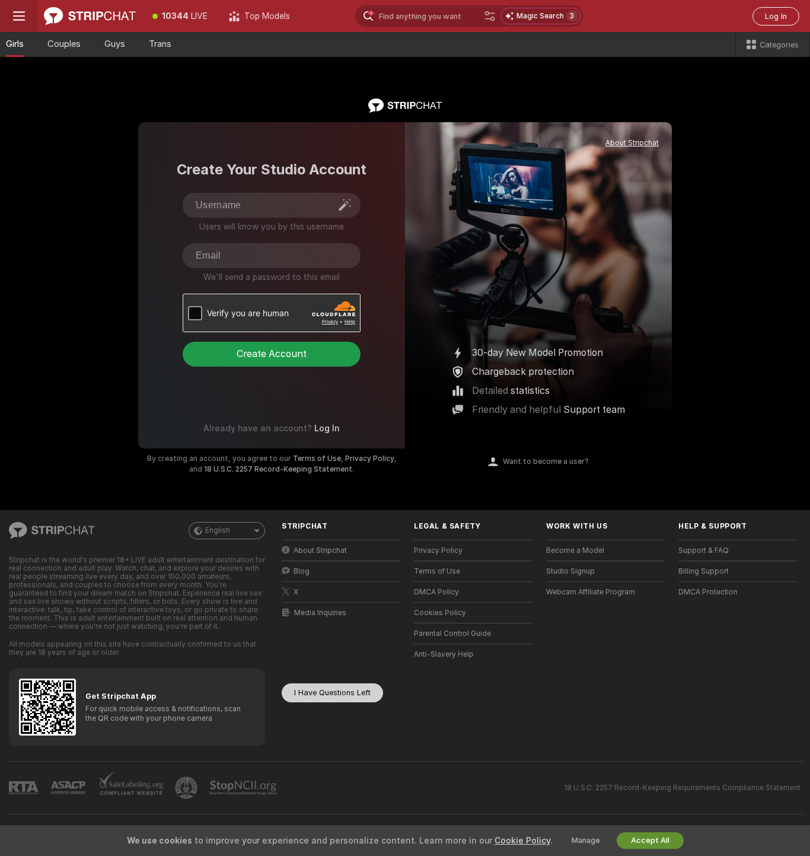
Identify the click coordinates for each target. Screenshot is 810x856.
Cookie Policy (522, 840)
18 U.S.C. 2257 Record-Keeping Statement (278, 469)
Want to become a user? (546, 461)
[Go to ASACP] (69, 787)
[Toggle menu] (19, 16)
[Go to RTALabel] (25, 788)
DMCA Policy (436, 592)
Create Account (272, 353)
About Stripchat (632, 143)
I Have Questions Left (332, 692)
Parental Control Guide (452, 633)
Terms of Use (317, 458)
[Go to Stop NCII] (244, 788)
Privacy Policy (369, 458)
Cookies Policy (440, 613)
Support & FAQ (703, 550)
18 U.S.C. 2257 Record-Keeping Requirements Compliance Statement (682, 788)
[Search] (489, 16)
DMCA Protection (708, 592)
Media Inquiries (320, 613)
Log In (776, 16)
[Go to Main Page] (90, 16)
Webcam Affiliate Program (590, 592)
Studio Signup (570, 571)
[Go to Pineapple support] (187, 788)
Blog (302, 571)
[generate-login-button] (345, 204)
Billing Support (703, 571)
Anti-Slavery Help (444, 654)
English (217, 530)
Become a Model (575, 550)
